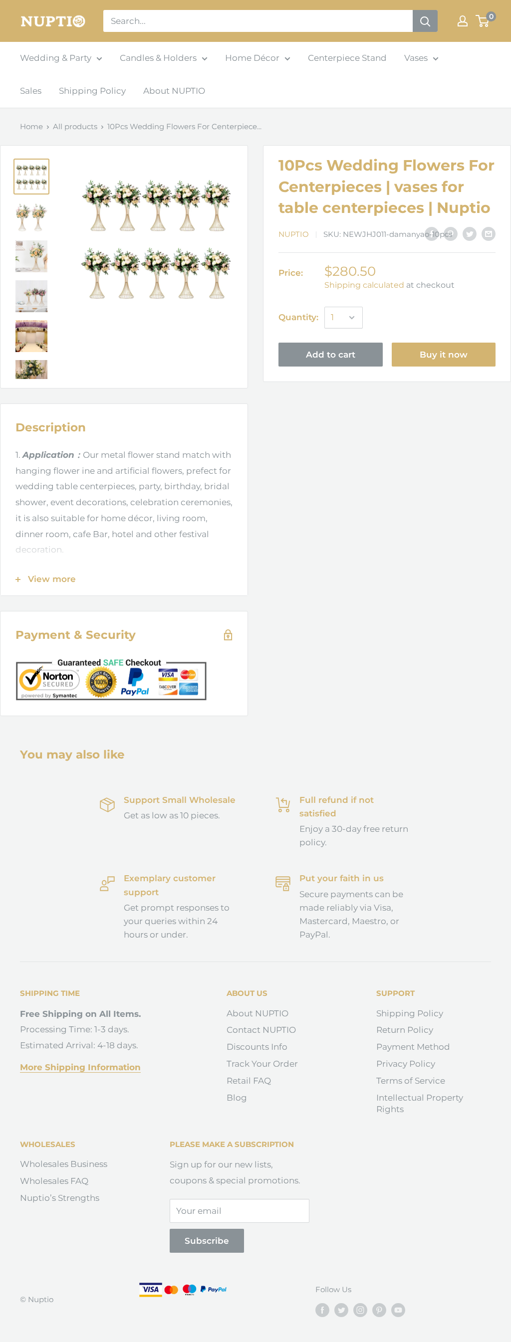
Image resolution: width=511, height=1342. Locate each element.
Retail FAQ (249, 1081)
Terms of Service (410, 1081)
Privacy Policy (405, 1064)
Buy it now (444, 355)
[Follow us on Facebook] (322, 1310)
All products (75, 126)
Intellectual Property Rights (419, 1104)
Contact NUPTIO (261, 1030)
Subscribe (207, 1241)
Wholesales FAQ (54, 1181)
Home (31, 126)
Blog (237, 1098)
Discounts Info (257, 1047)
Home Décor (252, 58)
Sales (30, 91)
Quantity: (298, 317)
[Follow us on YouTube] (398, 1310)
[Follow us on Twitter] (341, 1310)
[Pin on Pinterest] (451, 234)
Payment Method (413, 1047)
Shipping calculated (364, 285)
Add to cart (330, 355)
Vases (416, 58)
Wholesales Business (63, 1164)
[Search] (425, 21)
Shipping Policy (92, 91)
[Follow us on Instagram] (360, 1310)
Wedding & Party (55, 58)
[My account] (463, 20)
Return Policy (404, 1030)
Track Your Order (262, 1064)
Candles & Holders (158, 58)
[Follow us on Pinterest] (379, 1310)
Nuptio (293, 234)
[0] (483, 21)
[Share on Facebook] (432, 234)
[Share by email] (489, 234)
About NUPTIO (174, 91)
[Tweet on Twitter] (470, 234)
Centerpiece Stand (347, 58)
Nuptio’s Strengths (59, 1198)
